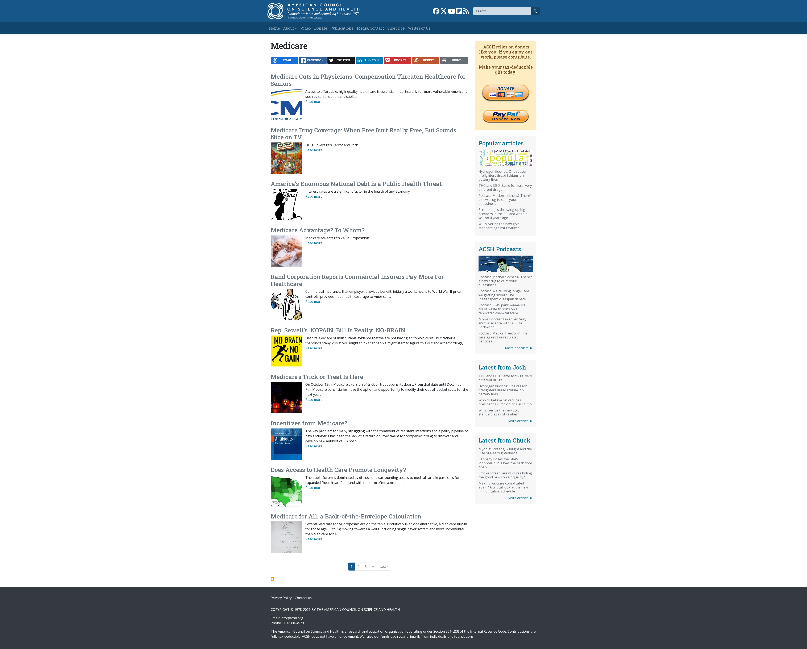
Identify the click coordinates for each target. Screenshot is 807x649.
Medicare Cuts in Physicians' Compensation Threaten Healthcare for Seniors (368, 80)
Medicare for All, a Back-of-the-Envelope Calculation (346, 516)
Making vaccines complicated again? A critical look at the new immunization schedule (503, 487)
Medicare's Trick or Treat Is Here (317, 377)
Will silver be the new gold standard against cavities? (499, 226)
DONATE (505, 88)
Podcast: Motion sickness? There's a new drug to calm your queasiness (506, 199)
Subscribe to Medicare (272, 579)
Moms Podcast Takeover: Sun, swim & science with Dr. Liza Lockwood (502, 323)
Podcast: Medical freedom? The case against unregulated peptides (503, 337)
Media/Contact (370, 28)
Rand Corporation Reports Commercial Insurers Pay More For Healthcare (357, 280)
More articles (518, 421)
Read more (313, 101)
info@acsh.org (292, 618)
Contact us (303, 597)
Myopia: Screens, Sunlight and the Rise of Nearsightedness (505, 451)
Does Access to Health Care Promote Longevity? (338, 470)
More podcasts (517, 348)
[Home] (318, 11)
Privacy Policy (281, 597)
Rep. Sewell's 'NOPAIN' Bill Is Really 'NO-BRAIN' (339, 330)
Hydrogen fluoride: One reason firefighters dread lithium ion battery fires (503, 175)
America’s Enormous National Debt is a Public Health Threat (356, 184)
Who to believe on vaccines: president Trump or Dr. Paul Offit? (505, 402)
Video (305, 28)
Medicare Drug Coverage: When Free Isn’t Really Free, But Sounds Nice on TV (363, 133)
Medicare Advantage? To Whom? (318, 230)
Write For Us (419, 28)
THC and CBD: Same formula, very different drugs (505, 187)
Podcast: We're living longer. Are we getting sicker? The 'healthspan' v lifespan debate (504, 295)
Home (274, 28)
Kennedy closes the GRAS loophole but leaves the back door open (505, 463)
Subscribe (396, 28)
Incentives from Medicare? (309, 423)
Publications (341, 28)
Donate (320, 28)
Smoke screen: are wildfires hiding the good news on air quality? (505, 475)
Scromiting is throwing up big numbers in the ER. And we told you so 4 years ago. (503, 213)
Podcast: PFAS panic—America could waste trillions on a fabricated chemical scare (502, 309)
